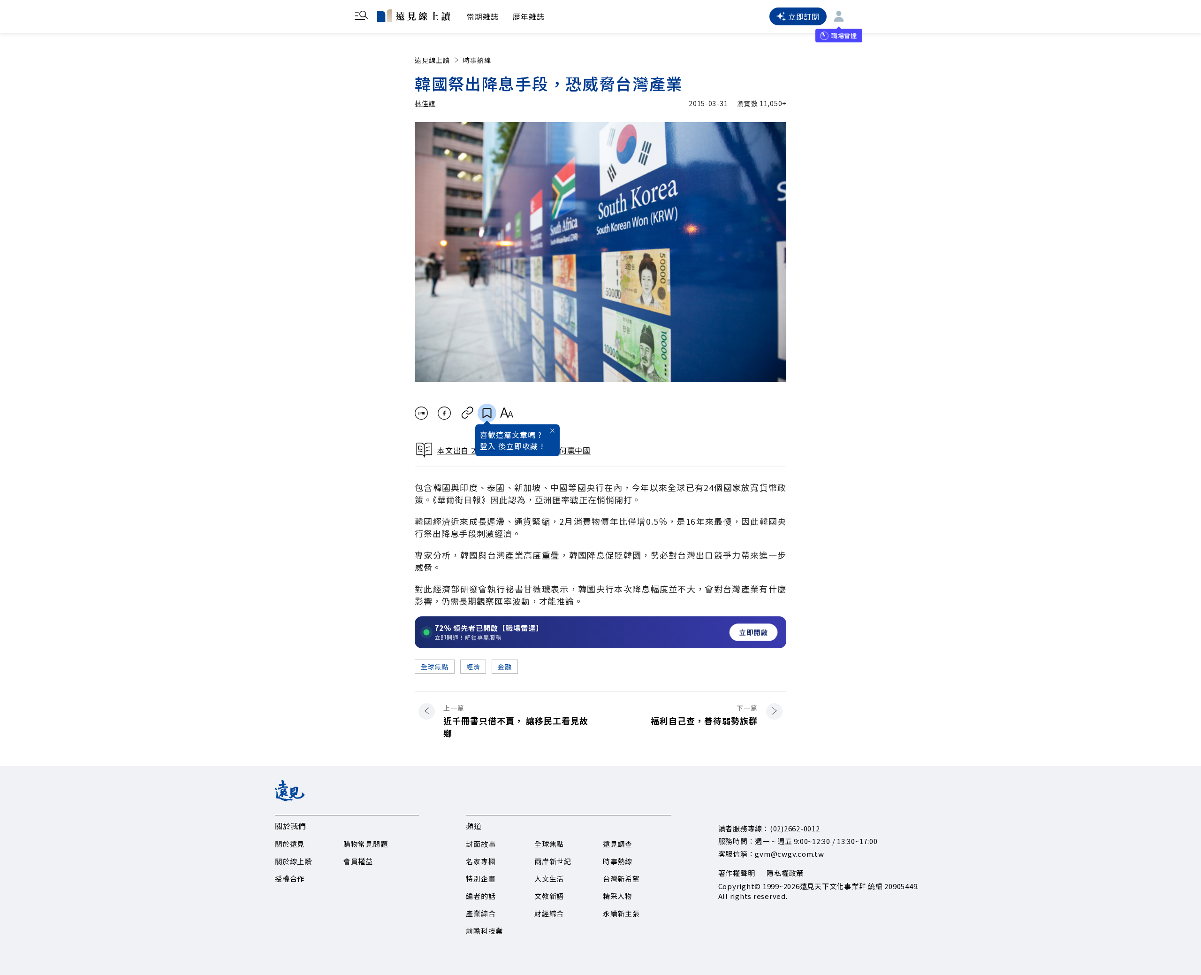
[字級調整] (506, 413)
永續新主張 (621, 913)
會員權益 (358, 861)
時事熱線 (477, 60)
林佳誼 (425, 103)
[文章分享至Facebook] (444, 413)
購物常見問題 (365, 844)
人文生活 (549, 878)
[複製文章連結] (467, 413)
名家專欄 (480, 861)
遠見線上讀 (432, 60)
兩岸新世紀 (552, 861)
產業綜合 (480, 913)
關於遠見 (289, 844)
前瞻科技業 (484, 931)
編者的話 (480, 896)
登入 (488, 446)
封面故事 (480, 844)
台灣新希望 (621, 878)
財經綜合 (549, 913)
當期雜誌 (483, 16)
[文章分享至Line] (421, 413)
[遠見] (289, 798)
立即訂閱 (804, 16)
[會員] (838, 16)
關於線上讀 (293, 861)
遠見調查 (617, 844)
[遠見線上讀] (413, 15)
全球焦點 (434, 666)
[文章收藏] (487, 413)
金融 (504, 666)
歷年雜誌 (529, 16)
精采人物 (617, 896)
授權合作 (289, 878)
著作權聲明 (736, 873)
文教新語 (549, 896)
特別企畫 (480, 878)
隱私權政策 (785, 873)
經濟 (473, 666)
